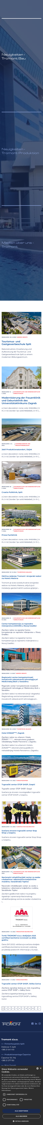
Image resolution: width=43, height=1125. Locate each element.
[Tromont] (11, 1023)
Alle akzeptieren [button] (21, 1111)
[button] (21, 1121)
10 (33, 1008)
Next (36, 1008)
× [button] (40, 1068)
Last (39, 1008)
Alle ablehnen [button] (21, 1116)
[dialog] (21, 1095)
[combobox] (37, 1068)
